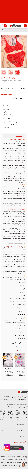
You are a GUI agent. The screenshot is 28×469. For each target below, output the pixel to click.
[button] (25, 25)
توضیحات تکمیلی (17, 343)
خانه (24, 80)
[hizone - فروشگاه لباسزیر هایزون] (15, 25)
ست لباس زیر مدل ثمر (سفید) (8, 371)
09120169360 (4, 400)
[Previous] (3, 51)
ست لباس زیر (17, 80)
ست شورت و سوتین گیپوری (6, 81)
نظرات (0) (19, 347)
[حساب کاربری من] (5, 25)
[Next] (24, 51)
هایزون (5, 180)
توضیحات (19, 136)
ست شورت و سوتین (19, 148)
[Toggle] (2, 98)
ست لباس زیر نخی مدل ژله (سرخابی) (20, 371)
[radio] (12, 369)
